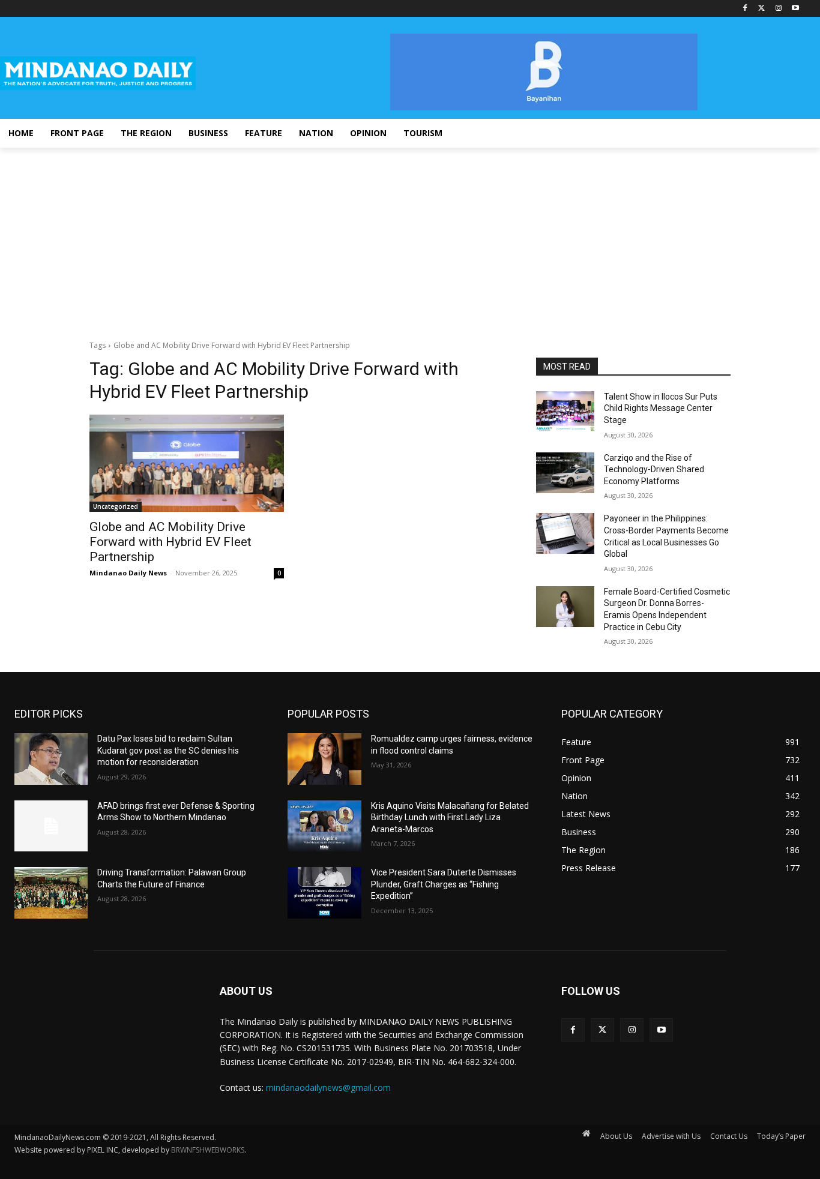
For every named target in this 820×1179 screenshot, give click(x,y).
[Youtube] (795, 9)
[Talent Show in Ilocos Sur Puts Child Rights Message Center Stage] (565, 411)
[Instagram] (778, 9)
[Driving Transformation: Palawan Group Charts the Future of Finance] (51, 893)
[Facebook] (745, 9)
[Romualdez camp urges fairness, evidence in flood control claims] (324, 759)
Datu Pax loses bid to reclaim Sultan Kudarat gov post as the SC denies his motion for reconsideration (168, 750)
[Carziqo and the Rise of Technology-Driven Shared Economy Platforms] (565, 472)
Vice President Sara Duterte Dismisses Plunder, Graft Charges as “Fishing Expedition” (443, 884)
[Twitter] (762, 9)
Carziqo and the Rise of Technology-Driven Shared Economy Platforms (654, 469)
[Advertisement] (410, 238)
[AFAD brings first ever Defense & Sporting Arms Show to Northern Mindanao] (51, 826)
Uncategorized (115, 506)
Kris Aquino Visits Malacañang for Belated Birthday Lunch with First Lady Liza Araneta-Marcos (450, 817)
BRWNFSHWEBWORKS (207, 1150)
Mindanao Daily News (128, 572)
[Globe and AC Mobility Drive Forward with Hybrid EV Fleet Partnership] (186, 463)
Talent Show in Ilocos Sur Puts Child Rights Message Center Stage (660, 408)
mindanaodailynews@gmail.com (328, 1087)
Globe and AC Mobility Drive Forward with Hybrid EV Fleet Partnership (170, 542)
